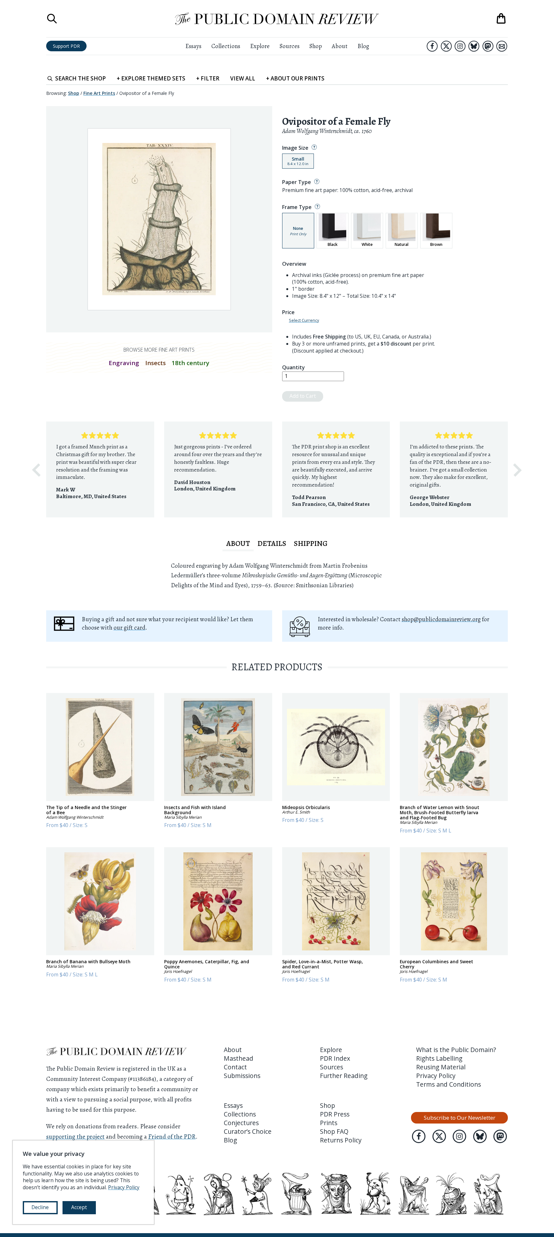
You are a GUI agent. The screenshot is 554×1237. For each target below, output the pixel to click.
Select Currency (304, 320)
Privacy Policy (436, 1075)
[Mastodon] (488, 46)
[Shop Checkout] (501, 18)
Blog (363, 46)
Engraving (124, 363)
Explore (260, 46)
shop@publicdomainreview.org (441, 619)
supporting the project (75, 1136)
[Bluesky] (473, 46)
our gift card (129, 627)
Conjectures (241, 1122)
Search (80, 78)
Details (271, 543)
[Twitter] (446, 46)
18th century (190, 363)
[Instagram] (460, 46)
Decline (40, 1207)
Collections (225, 46)
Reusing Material (441, 1067)
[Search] (52, 18)
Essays (193, 46)
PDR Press (334, 1114)
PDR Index (335, 1058)
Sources (289, 46)
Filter (207, 78)
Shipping (311, 543)
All (242, 78)
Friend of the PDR (172, 1136)
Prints (328, 1122)
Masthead (238, 1058)
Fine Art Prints (99, 93)
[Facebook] (432, 46)
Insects (155, 363)
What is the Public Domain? (456, 1049)
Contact (235, 1067)
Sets (151, 78)
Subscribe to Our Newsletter (459, 1117)
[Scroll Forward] (517, 470)
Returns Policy (341, 1140)
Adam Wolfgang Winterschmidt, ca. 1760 (327, 131)
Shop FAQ (334, 1131)
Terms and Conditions (448, 1084)
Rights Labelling (439, 1058)
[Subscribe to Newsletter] (501, 46)
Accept (79, 1207)
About (340, 46)
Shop (315, 46)
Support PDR (66, 46)
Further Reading (343, 1075)
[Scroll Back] (36, 470)
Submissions (242, 1075)
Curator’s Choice (248, 1131)
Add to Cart (303, 395)
